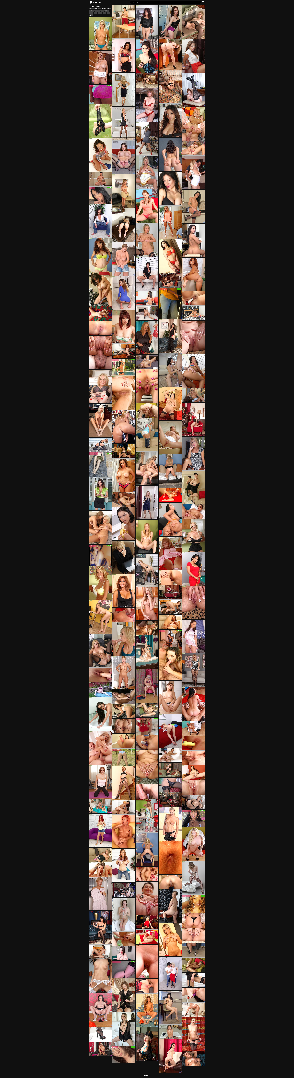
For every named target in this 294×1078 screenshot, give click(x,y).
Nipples (109, 8)
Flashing (91, 10)
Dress (102, 10)
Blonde (95, 8)
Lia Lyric (100, 13)
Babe (99, 8)
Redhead (104, 8)
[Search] (199, 2)
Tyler (105, 13)
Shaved (91, 13)
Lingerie (106, 10)
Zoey (108, 13)
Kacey (95, 13)
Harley (91, 15)
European (97, 10)
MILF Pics (96, 2)
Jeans (91, 8)
